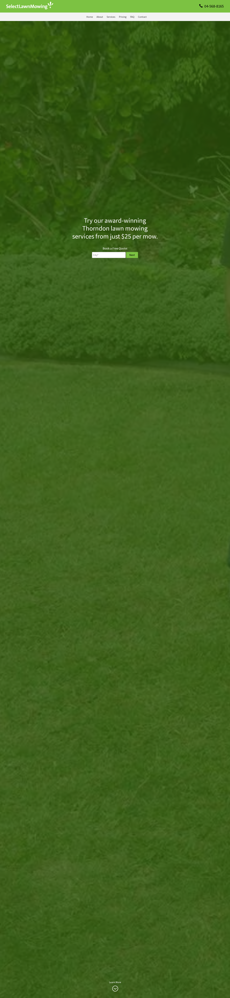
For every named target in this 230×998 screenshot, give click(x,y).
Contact (142, 16)
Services (111, 16)
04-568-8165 (214, 6)
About (100, 16)
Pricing (123, 16)
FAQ (132, 16)
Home (89, 16)
